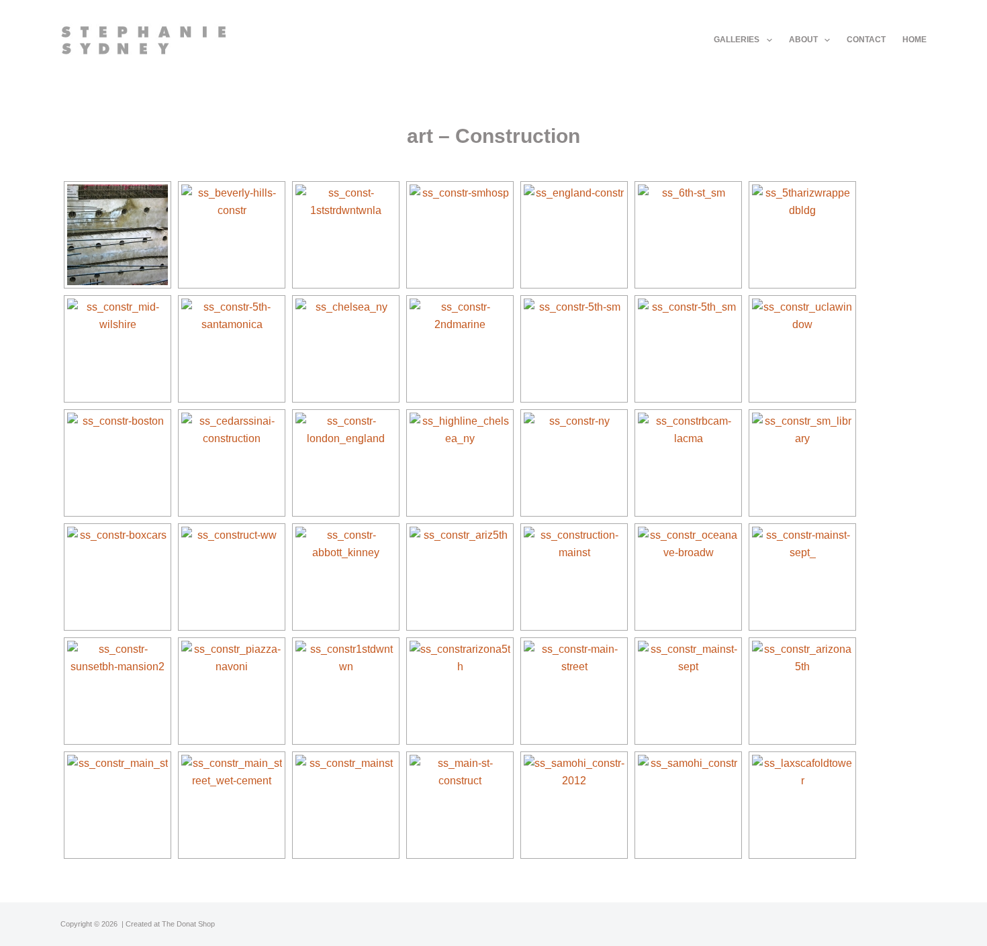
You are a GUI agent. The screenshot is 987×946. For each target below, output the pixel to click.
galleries (736, 39)
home (914, 39)
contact (866, 39)
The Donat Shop (188, 924)
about (803, 39)
